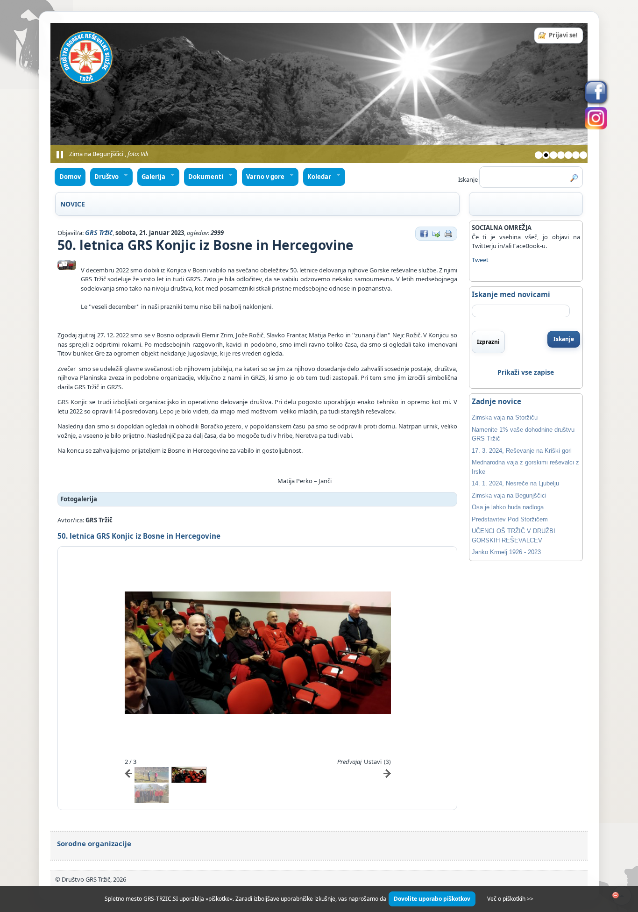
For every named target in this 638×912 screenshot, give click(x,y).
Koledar (317, 176)
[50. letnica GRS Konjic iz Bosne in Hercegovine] (66, 265)
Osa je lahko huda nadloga (508, 507)
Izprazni (488, 342)
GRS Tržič (99, 232)
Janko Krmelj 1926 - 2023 (506, 552)
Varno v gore (263, 176)
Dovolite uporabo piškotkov (432, 899)
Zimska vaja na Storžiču (505, 417)
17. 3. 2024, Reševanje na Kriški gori (522, 450)
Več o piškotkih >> (510, 899)
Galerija (151, 176)
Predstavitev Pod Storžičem (510, 519)
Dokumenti (204, 176)
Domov (70, 176)
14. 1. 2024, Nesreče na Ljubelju (515, 483)
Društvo (104, 176)
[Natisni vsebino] (448, 232)
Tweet (480, 260)
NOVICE (72, 204)
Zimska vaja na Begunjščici (509, 495)
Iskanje (563, 339)
